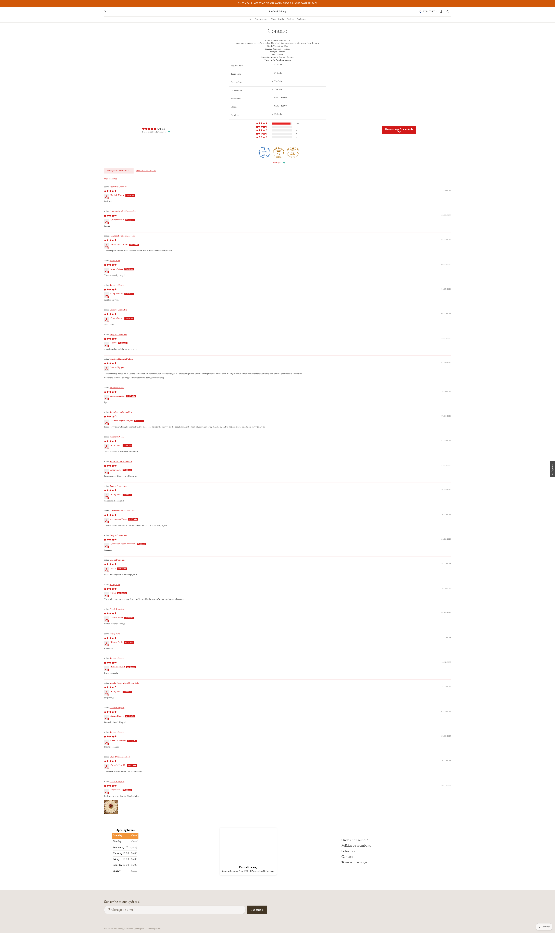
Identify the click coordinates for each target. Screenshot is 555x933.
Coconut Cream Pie (118, 310)
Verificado (277, 163)
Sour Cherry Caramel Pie (121, 412)
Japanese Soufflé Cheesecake (123, 211)
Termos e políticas (154, 929)
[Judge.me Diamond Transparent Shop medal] (264, 152)
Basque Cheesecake (118, 335)
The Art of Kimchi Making (121, 359)
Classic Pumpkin (117, 560)
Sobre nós (348, 851)
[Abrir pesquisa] (105, 11)
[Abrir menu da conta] (441, 11)
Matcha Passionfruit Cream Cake (124, 683)
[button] (262, 123)
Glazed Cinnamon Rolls (120, 757)
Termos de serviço (354, 862)
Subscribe (257, 909)
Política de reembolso (356, 845)
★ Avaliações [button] (553, 469)
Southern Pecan (117, 285)
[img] (156, 129)
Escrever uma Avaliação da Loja (399, 130)
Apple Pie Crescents (118, 187)
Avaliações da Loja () (146, 171)
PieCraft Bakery (116, 929)
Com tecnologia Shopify (134, 929)
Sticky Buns (115, 261)
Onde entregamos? (354, 840)
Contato (347, 857)
